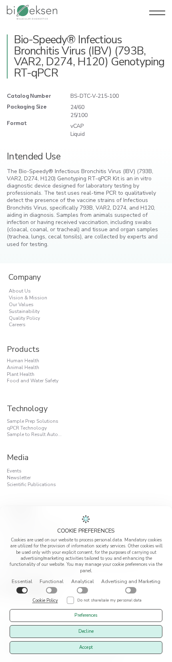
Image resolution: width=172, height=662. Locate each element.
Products (23, 349)
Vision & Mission (28, 298)
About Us (20, 291)
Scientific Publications (31, 484)
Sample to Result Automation (36, 434)
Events (14, 471)
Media (17, 457)
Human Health (23, 360)
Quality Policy (24, 318)
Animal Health (23, 367)
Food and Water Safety (32, 380)
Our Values (21, 304)
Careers (17, 324)
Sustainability (24, 311)
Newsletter (19, 477)
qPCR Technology (27, 428)
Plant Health (20, 374)
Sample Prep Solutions (32, 421)
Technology (27, 408)
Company (24, 277)
